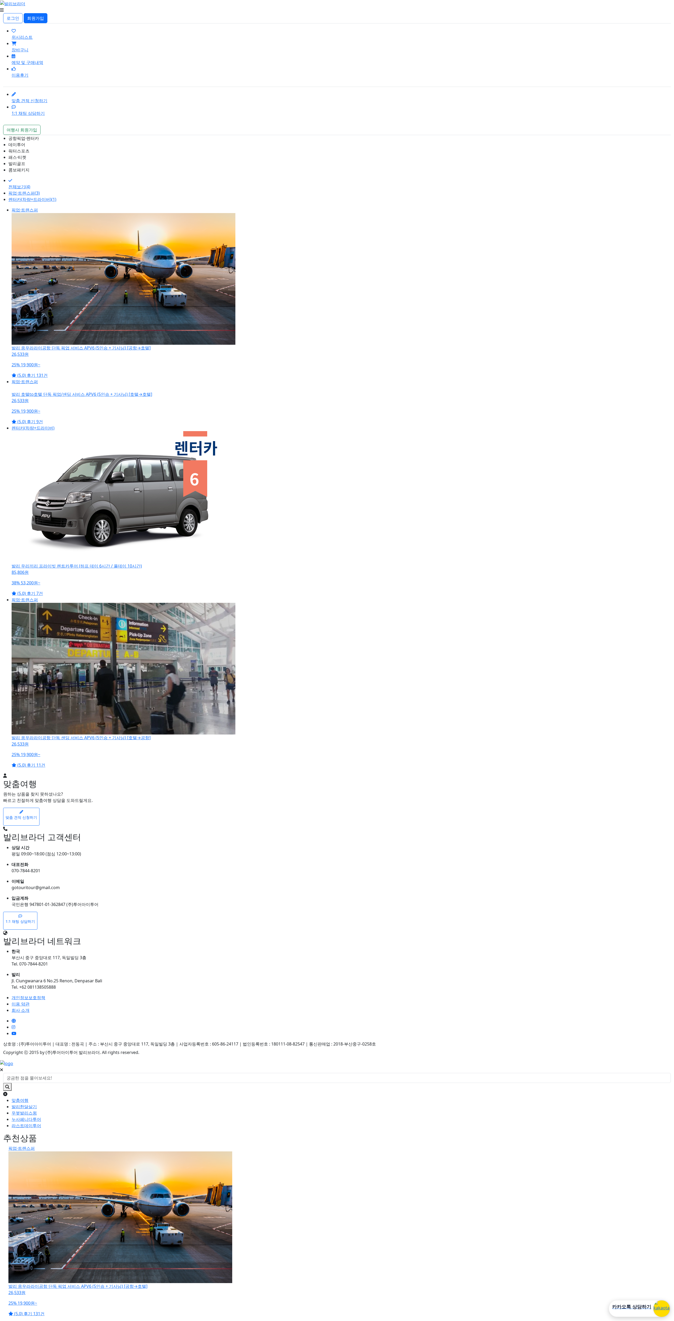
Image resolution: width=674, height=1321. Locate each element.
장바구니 (20, 50)
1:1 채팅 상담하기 (28, 113)
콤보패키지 (18, 170)
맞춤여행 (20, 1100)
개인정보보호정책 (28, 997)
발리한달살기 (24, 1107)
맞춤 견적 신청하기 (29, 100)
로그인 (13, 18)
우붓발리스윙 (24, 1113)
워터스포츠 (18, 151)
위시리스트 (22, 37)
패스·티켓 (17, 157)
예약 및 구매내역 (27, 62)
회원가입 (35, 18)
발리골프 (16, 163)
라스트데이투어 (26, 1125)
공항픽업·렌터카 (23, 138)
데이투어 (16, 144)
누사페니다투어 (26, 1119)
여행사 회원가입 (22, 130)
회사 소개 (20, 1010)
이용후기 (20, 75)
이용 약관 (20, 1004)
